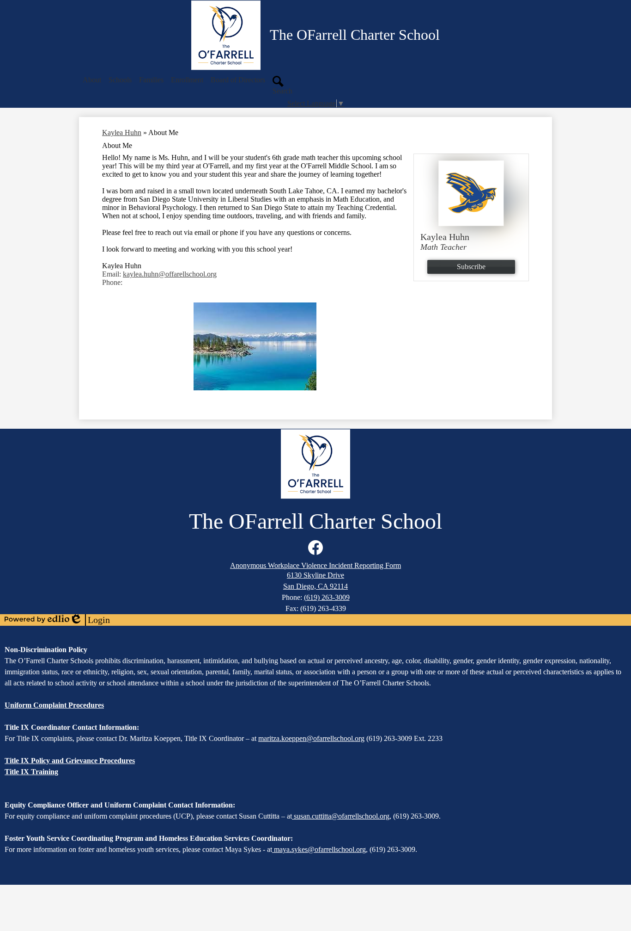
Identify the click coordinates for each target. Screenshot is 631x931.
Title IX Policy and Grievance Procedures (70, 761)
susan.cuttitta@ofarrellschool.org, (342, 816)
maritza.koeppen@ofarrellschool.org (311, 738)
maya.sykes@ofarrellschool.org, (321, 849)
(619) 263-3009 (327, 597)
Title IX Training (31, 772)
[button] (92, 80)
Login (89, 620)
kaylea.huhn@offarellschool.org (170, 274)
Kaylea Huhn (121, 132)
